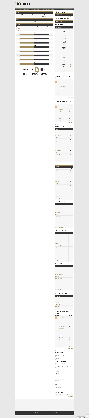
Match (64, 35)
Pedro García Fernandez (58, 278)
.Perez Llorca (57, 158)
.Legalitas (56, 152)
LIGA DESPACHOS (22, 4)
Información (57, 377)
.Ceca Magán (57, 133)
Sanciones (57, 358)
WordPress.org (58, 390)
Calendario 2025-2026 (33, 9)
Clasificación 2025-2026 (25, 9)
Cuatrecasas (61, 109)
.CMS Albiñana (57, 156)
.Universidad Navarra (58, 150)
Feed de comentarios (59, 388)
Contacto (52, 9)
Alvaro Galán (57, 214)
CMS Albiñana (61, 95)
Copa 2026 (57, 354)
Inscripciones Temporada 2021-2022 (67, 366)
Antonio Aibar (57, 308)
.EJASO (56, 196)
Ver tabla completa (70, 97)
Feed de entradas (58, 387)
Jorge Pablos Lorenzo (59, 367)
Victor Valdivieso (57, 306)
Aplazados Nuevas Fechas (59, 356)
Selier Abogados (61, 88)
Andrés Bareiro (57, 276)
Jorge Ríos (56, 220)
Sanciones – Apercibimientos (60, 355)
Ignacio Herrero (57, 218)
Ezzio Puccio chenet (58, 272)
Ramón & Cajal (18, 28)
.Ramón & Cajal (57, 181)
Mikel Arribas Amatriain (58, 300)
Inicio (16, 9)
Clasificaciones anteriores (46, 9)
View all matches (70, 16)
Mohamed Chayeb (58, 210)
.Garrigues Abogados (58, 143)
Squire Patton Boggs (62, 86)
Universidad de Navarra (62, 107)
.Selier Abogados (57, 154)
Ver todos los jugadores (69, 291)
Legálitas (60, 84)
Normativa (19, 9)
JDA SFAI (60, 118)
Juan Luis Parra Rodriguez (59, 274)
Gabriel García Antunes (58, 280)
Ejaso (60, 120)
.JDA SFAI (56, 137)
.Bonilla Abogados (58, 135)
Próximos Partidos (39, 9)
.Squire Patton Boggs (58, 148)
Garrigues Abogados (19, 30)
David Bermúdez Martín (58, 225)
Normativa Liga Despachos (60, 379)
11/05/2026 (64, 64)
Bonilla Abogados (61, 111)
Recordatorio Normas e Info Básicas (65, 363)
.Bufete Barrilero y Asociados (59, 141)
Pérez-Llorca (61, 113)
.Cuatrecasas (57, 139)
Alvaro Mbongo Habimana (59, 227)
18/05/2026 (64, 38)
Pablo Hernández (57, 212)
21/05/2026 (64, 29)
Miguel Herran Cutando (58, 282)
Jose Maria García (57, 216)
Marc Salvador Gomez (58, 289)
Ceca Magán (61, 317)
